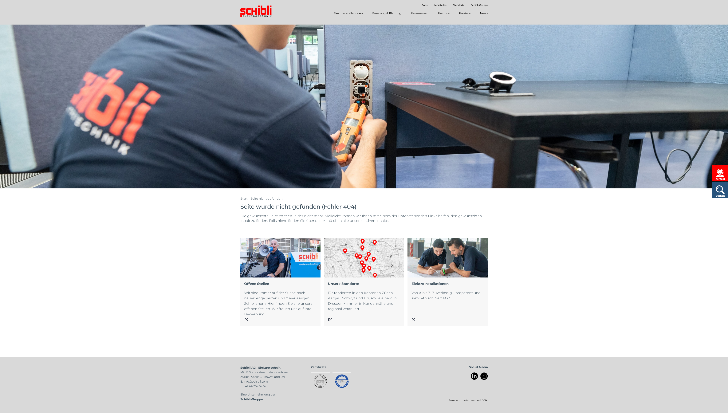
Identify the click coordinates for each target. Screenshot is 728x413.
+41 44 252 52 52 (254, 386)
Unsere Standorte (339, 240)
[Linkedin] (474, 376)
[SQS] (320, 381)
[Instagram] (484, 376)
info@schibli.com (256, 381)
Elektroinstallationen (425, 240)
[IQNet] (342, 381)
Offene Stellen (252, 240)
